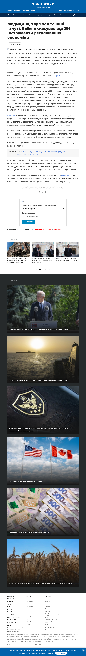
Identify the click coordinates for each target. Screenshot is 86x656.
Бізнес (25, 187)
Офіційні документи (14, 622)
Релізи (9, 625)
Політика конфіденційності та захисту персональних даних (51, 620)
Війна (9, 15)
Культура (40, 15)
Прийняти (61, 653)
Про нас (47, 599)
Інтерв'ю (10, 601)
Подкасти (10, 596)
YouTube (57, 229)
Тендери (47, 611)
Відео (9, 606)
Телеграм (55, 76)
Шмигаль (11, 116)
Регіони (32, 15)
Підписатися (28, 221)
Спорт (48, 15)
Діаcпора (29, 621)
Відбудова (30, 601)
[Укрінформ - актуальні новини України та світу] (43, 4)
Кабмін (52, 187)
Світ (24, 15)
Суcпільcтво (30, 616)
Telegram (38, 229)
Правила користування (52, 609)
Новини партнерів (13, 617)
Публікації (10, 599)
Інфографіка (11, 612)
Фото (9, 604)
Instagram (47, 229)
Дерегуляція (33, 187)
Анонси (32, 10)
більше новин (43, 269)
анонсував (66, 175)
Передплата (48, 604)
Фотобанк (17, 10)
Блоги (9, 609)
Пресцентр (25, 10)
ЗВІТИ (47, 625)
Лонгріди (10, 614)
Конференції (11, 620)
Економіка (17, 15)
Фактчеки (29, 609)
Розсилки (47, 630)
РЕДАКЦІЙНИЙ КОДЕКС (52, 627)
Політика (29, 604)
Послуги (9, 10)
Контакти (47, 601)
